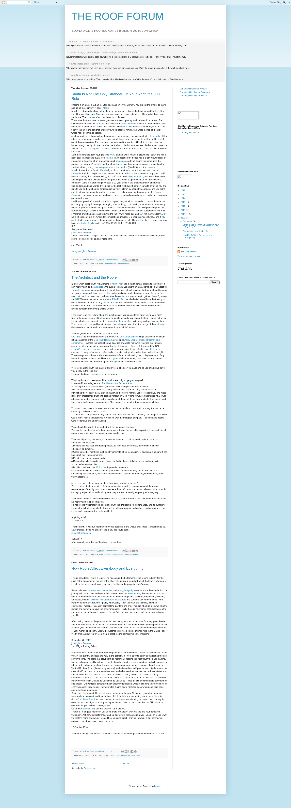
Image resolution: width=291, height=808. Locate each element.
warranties (107, 590)
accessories (95, 590)
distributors (120, 599)
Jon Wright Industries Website (193, 89)
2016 (183, 194)
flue (73, 114)
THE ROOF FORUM (117, 16)
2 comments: (112, 751)
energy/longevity (126, 590)
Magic (106, 108)
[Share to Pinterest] (136, 259)
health (117, 755)
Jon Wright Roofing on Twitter (193, 96)
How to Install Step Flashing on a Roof (89, 63)
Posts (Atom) (89, 768)
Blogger (157, 786)
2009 (183, 218)
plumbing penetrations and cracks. (110, 167)
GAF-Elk (75, 336)
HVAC (113, 154)
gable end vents (128, 123)
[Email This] (124, 259)
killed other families (86, 223)
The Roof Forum (188, 252)
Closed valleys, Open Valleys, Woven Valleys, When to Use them (103, 52)
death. (110, 158)
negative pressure (100, 148)
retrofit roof (117, 284)
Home (126, 763)
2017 (183, 190)
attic (102, 318)
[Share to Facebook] (133, 259)
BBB (97, 467)
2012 (183, 206)
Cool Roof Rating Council (106, 340)
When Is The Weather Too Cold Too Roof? (91, 41)
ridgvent (115, 358)
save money (136, 755)
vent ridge (156, 136)
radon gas (121, 161)
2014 (183, 198)
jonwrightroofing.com (81, 232)
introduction (125, 755)
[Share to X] (130, 259)
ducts (136, 148)
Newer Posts (78, 763)
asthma (135, 173)
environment (134, 593)
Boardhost (86, 708)
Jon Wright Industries (189, 132)
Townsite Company (80, 290)
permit (142, 195)
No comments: (112, 259)
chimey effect (117, 555)
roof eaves (160, 324)
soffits (124, 126)
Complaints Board (86, 699)
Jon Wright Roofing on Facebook (195, 92)
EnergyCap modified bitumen (85, 349)
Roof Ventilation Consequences (116, 264)
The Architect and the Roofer (94, 277)
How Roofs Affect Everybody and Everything (107, 568)
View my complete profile (188, 256)
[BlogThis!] (127, 259)
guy (138, 220)
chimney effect (93, 117)
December (188, 221)
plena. (147, 148)
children (95, 599)
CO (141, 214)
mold (104, 173)
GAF (77, 299)
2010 (183, 214)
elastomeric (154, 349)
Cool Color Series (128, 336)
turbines (101, 123)
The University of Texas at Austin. (118, 383)
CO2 (162, 214)
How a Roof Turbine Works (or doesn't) (89, 75)
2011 (183, 210)
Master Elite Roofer (114, 299)
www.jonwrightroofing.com (83, 251)
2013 (183, 202)
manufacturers (107, 599)
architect (98, 287)
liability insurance (134, 176)
